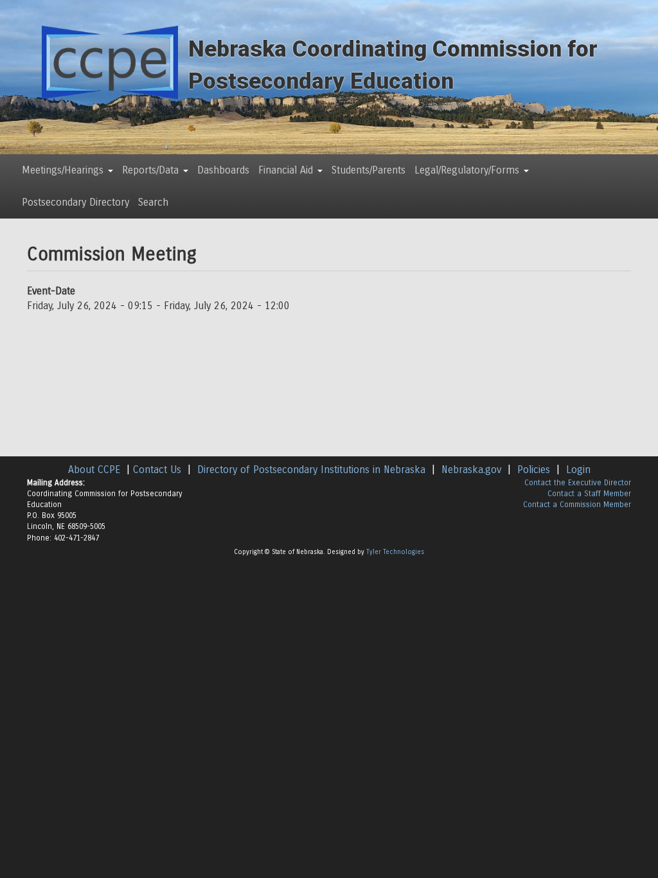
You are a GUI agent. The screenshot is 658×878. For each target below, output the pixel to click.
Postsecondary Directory (75, 202)
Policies (533, 469)
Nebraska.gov (471, 469)
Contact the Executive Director (577, 482)
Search (153, 202)
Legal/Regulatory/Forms (468, 170)
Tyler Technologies (395, 552)
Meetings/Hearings (64, 170)
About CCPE (94, 469)
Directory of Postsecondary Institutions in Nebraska (311, 469)
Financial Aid (287, 170)
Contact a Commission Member (577, 504)
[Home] (110, 62)
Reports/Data (152, 170)
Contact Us (157, 469)
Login (578, 469)
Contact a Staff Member (589, 493)
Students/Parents (368, 170)
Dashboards (223, 170)
